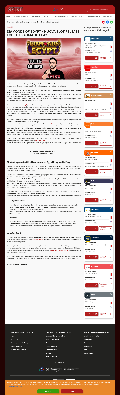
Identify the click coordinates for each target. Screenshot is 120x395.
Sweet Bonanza (51, 346)
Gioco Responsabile (18, 350)
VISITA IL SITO (90, 57)
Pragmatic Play (37, 240)
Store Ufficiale (16, 346)
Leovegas (87, 343)
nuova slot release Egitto (58, 250)
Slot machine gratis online (55, 336)
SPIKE (13, 336)
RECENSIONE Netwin (103, 200)
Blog (12, 22)
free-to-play (40, 141)
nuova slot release (52, 124)
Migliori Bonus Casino (92, 336)
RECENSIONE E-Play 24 (104, 285)
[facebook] (107, 22)
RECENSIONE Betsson (103, 143)
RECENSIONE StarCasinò (103, 57)
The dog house (51, 357)
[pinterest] (103, 22)
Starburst (49, 353)
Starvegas (88, 346)
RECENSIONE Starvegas (103, 228)
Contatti (14, 339)
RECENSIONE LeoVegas (103, 171)
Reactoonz (50, 343)
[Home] (7, 22)
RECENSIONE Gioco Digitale (105, 114)
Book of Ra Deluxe (52, 339)
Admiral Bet (88, 353)
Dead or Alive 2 (51, 350)
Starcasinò (88, 339)
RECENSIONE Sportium (103, 86)
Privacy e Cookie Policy (19, 343)
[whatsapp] (111, 22)
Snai (85, 350)
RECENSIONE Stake (103, 314)
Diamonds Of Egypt (20, 105)
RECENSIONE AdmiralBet (103, 257)
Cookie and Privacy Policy (14, 386)
